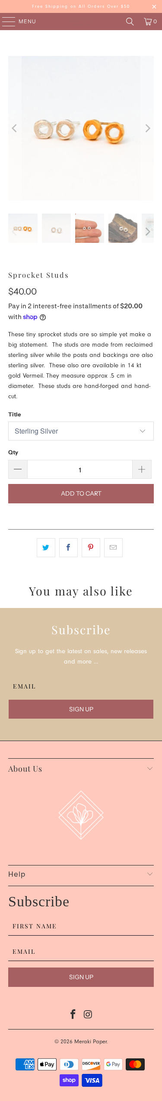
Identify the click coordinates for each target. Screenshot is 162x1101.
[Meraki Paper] (81, 21)
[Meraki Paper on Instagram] (88, 1017)
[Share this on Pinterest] (91, 547)
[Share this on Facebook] (68, 547)
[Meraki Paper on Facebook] (73, 1017)
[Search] (130, 21)
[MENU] (4, 21)
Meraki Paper (90, 1042)
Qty (13, 452)
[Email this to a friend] (113, 547)
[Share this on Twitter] (46, 547)
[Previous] (15, 128)
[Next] (147, 128)
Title (14, 414)
